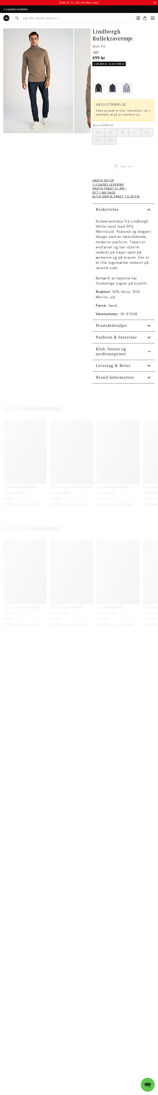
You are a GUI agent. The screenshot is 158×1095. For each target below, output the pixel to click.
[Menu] (153, 18)
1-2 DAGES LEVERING (15, 9)
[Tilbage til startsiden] (6, 18)
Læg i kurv (127, 166)
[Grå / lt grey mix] (126, 88)
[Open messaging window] (148, 1085)
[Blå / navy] (112, 88)
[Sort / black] (98, 88)
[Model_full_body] (38, 80)
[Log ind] (138, 18)
